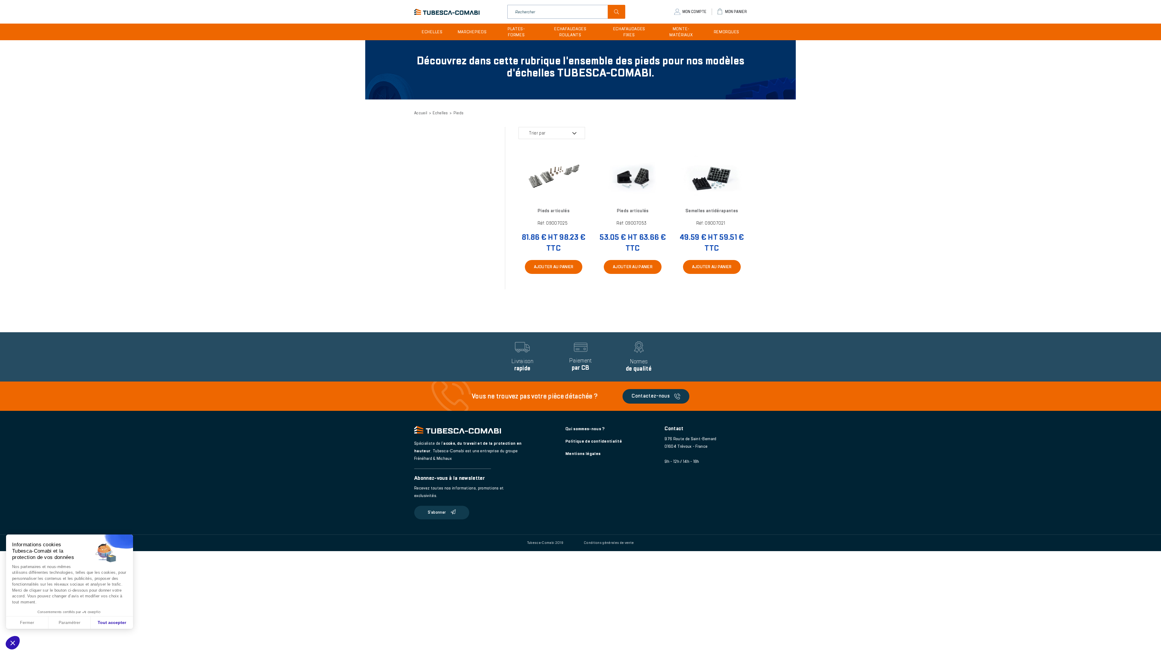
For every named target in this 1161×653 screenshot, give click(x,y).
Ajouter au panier (554, 267)
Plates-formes (516, 32)
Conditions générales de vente (609, 542)
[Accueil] (447, 12)
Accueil (420, 113)
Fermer (27, 622)
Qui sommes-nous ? (584, 429)
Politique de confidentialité (593, 441)
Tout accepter (112, 622)
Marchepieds (472, 32)
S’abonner (437, 512)
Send (616, 12)
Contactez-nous (651, 395)
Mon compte (694, 11)
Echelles (432, 32)
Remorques (726, 32)
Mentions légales (582, 453)
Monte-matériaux (681, 32)
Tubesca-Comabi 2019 (545, 542)
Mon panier (736, 11)
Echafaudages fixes (629, 32)
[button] (12, 642)
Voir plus (554, 178)
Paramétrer (69, 622)
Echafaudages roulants (570, 32)
